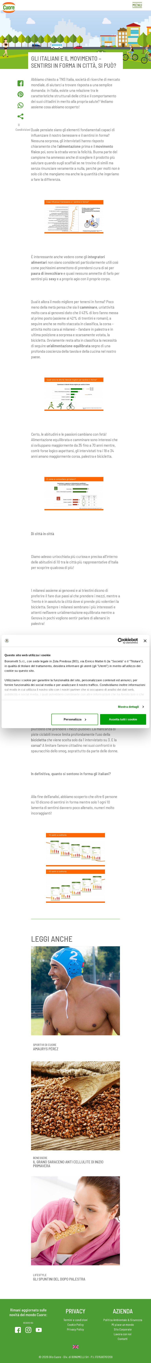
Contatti (123, 1339)
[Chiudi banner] (145, 640)
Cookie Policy (75, 1324)
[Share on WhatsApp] (20, 105)
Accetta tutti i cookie (123, 719)
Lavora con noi (123, 1334)
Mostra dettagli (128, 706)
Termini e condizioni (76, 1320)
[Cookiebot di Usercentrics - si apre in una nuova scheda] (120, 641)
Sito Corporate (123, 1329)
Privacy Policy (75, 1329)
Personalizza (72, 719)
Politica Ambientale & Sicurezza (122, 1320)
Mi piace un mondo (123, 1324)
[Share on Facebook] (20, 83)
